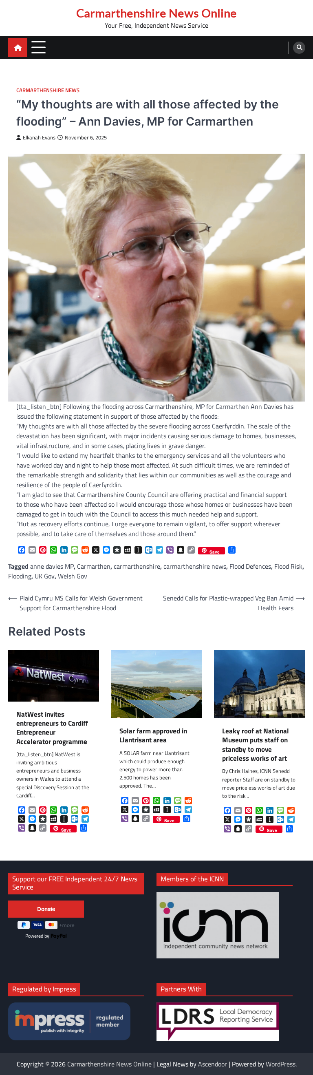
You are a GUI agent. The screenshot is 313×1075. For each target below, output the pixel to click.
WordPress (280, 1064)
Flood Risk (288, 566)
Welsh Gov (72, 576)
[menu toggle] (38, 47)
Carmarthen (93, 566)
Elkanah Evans (39, 137)
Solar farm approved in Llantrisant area (153, 735)
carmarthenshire (137, 566)
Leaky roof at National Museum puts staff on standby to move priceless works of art (255, 744)
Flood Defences (250, 566)
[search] (299, 48)
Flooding (19, 576)
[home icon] (17, 47)
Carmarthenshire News (47, 90)
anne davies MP (52, 566)
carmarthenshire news (194, 566)
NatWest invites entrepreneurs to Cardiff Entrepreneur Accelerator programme (52, 728)
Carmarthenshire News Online (156, 13)
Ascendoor (212, 1064)
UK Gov (45, 576)
